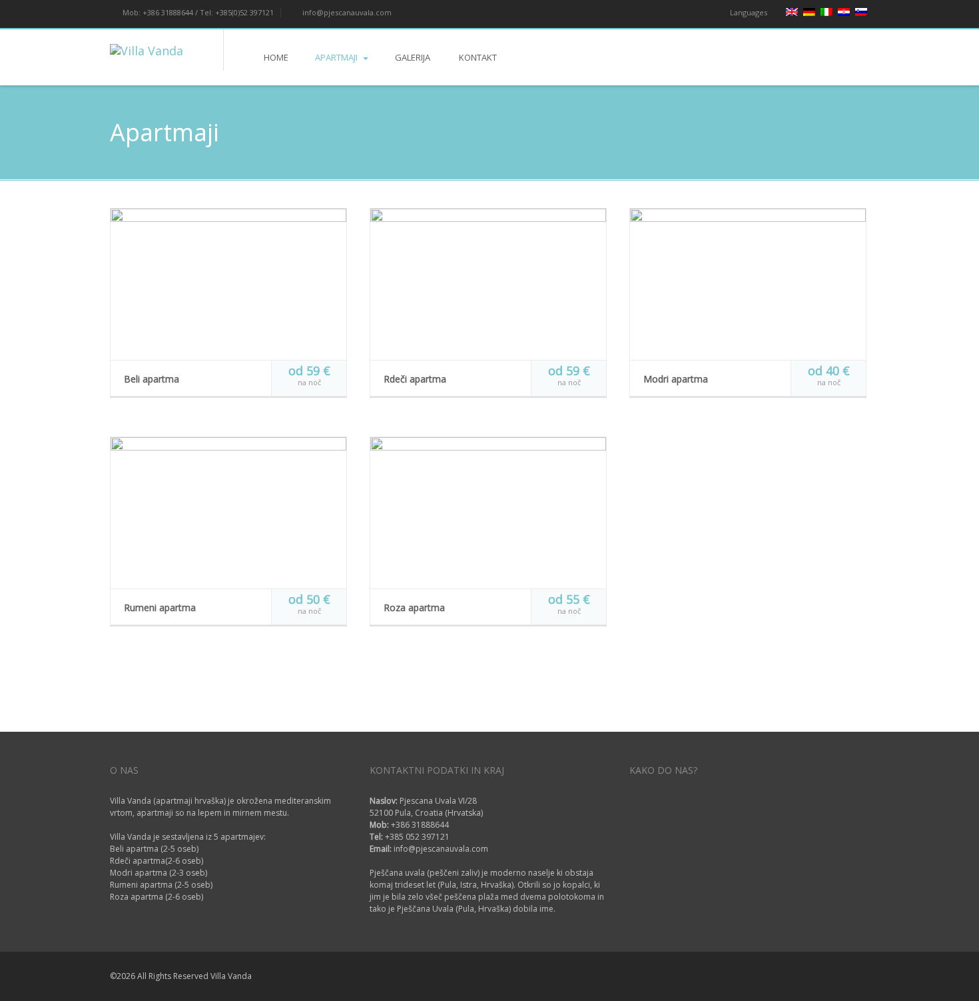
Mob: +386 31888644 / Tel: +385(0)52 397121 (197, 12)
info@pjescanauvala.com (346, 12)
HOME (276, 57)
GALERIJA (412, 57)
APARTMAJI (337, 57)
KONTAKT (477, 57)
